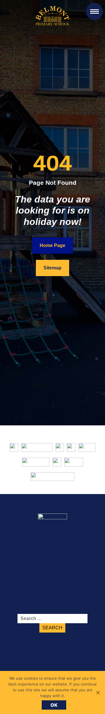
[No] (98, 692)
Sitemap (52, 267)
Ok (54, 705)
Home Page (52, 245)
